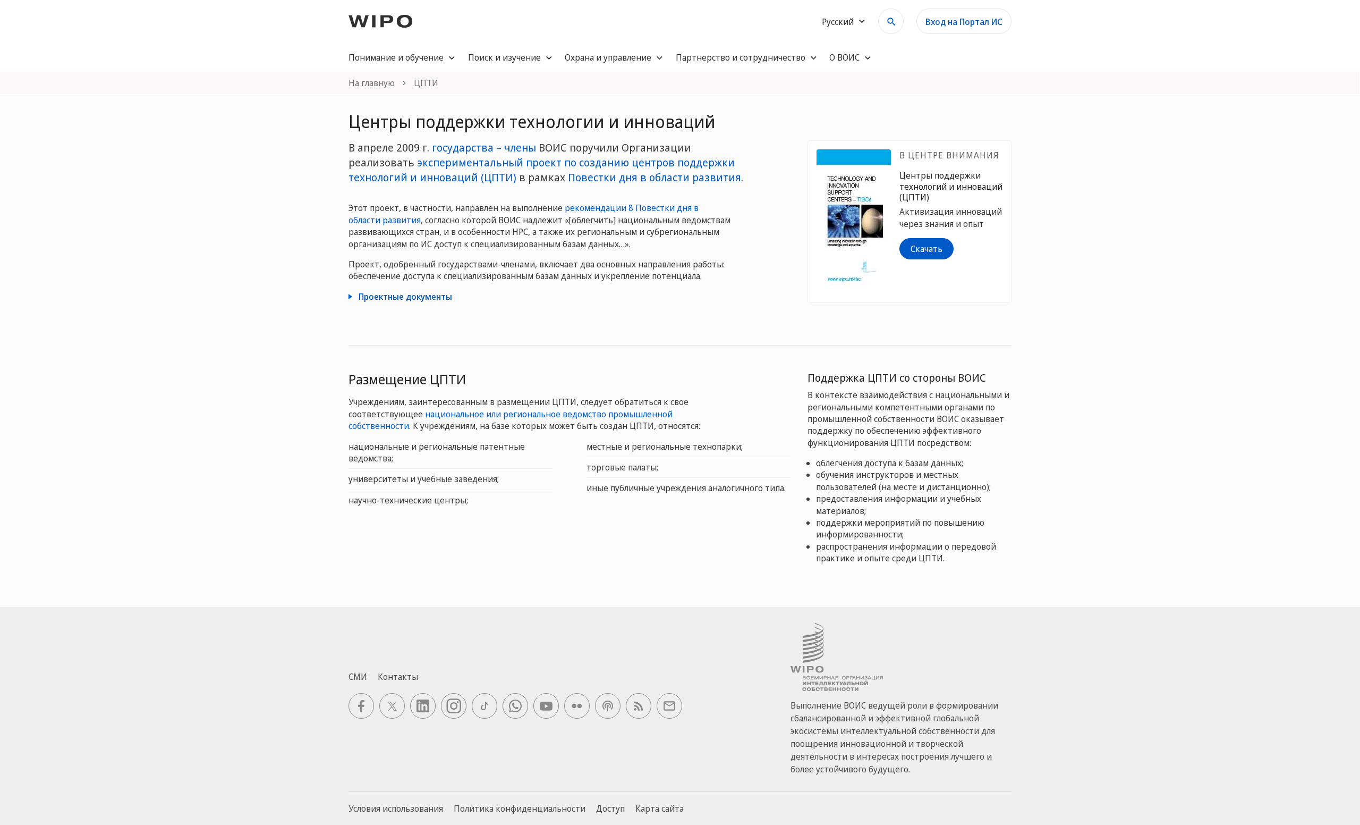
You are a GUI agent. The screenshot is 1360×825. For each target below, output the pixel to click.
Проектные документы (404, 296)
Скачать (926, 249)
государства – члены (484, 147)
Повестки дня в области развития (654, 177)
